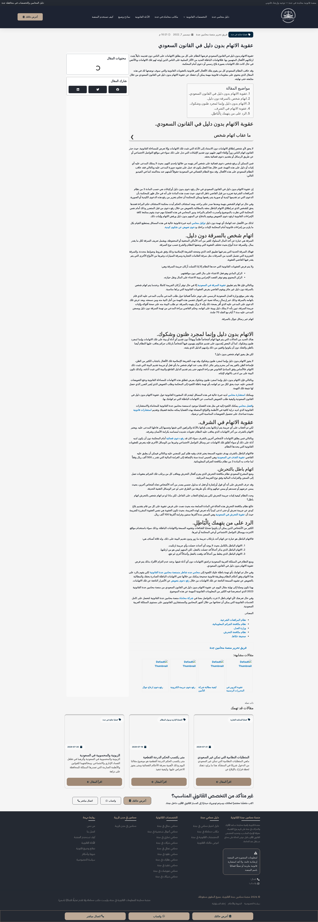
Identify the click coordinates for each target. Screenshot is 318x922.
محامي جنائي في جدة (167, 826)
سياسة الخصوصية (86, 860)
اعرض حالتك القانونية (208, 843)
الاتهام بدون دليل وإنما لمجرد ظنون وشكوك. (218, 103)
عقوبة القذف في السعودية (231, 457)
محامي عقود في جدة (168, 854)
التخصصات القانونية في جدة (205, 837)
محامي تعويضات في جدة (165, 871)
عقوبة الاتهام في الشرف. (230, 108)
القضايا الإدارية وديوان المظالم (171, 720)
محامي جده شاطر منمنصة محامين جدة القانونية (175, 572)
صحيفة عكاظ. (238, 636)
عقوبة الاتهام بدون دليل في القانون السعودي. (218, 94)
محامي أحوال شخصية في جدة (163, 832)
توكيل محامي (198, 223)
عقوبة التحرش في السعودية (230, 514)
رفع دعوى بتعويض (180, 580)
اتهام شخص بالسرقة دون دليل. (227, 98)
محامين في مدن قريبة (125, 826)
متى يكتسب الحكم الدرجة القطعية (164, 757)
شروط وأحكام (88, 854)
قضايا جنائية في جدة (239, 34)
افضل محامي (245, 405)
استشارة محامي (236, 394)
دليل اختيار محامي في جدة (206, 826)
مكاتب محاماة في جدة (208, 832)
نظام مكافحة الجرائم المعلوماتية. (229, 624)
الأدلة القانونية (88, 843)
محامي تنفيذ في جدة (167, 865)
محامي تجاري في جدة (167, 837)
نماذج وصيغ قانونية (85, 848)
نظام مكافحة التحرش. (234, 632)
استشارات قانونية (142, 409)
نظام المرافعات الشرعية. (233, 619)
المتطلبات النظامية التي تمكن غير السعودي (223, 757)
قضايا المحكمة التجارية (238, 720)
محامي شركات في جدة (167, 843)
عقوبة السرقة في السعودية (212, 285)
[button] (117, 89)
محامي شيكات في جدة (167, 877)
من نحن (91, 826)
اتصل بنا (91, 832)
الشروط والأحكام (235, 903)
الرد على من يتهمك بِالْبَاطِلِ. (229, 113)
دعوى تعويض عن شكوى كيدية (180, 227)
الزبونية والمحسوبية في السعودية (100, 755)
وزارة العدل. (239, 628)
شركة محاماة (186, 598)
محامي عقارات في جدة (167, 860)
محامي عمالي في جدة (167, 848)
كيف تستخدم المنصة (84, 837)
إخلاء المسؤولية (218, 903)
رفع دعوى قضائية (175, 438)
